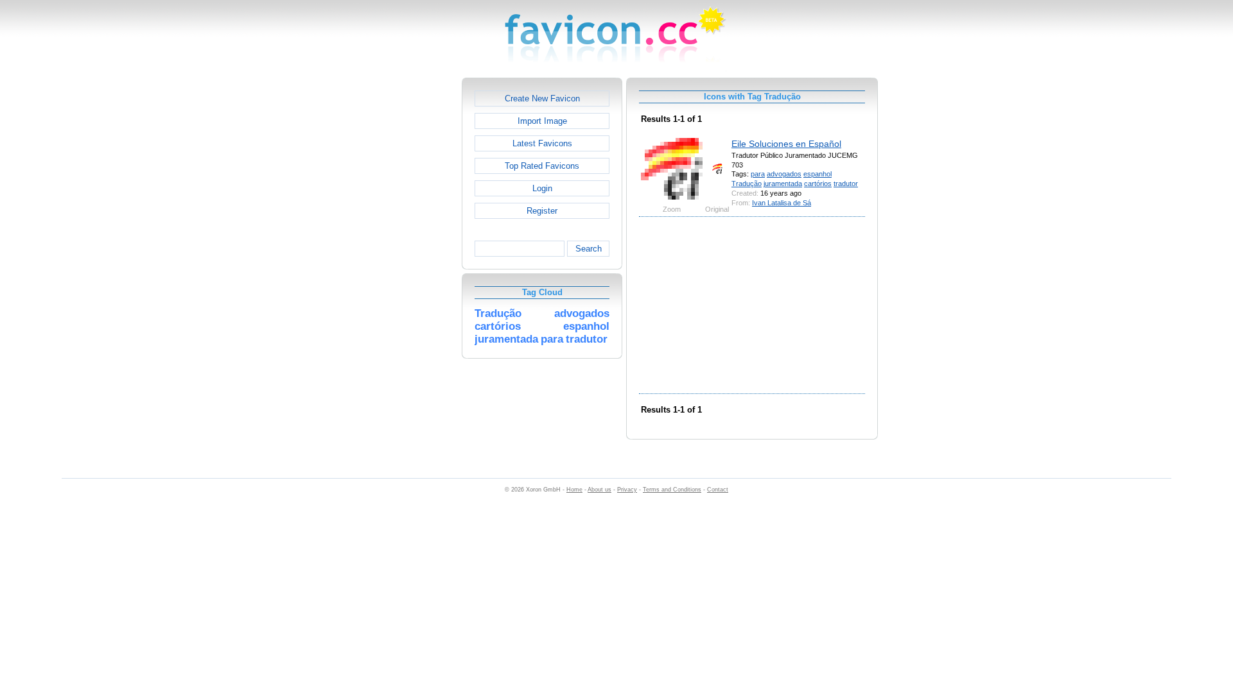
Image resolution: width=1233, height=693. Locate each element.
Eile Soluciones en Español (786, 144)
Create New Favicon (542, 98)
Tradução (746, 183)
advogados (784, 174)
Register (542, 211)
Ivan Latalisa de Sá (781, 203)
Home (574, 489)
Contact (717, 489)
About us (599, 489)
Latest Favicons (542, 143)
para (758, 174)
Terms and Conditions (672, 489)
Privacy (627, 489)
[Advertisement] (406, 270)
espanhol (817, 174)
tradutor (846, 183)
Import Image (542, 121)
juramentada (783, 183)
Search (588, 248)
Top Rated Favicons (542, 166)
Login (542, 188)
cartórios (818, 183)
